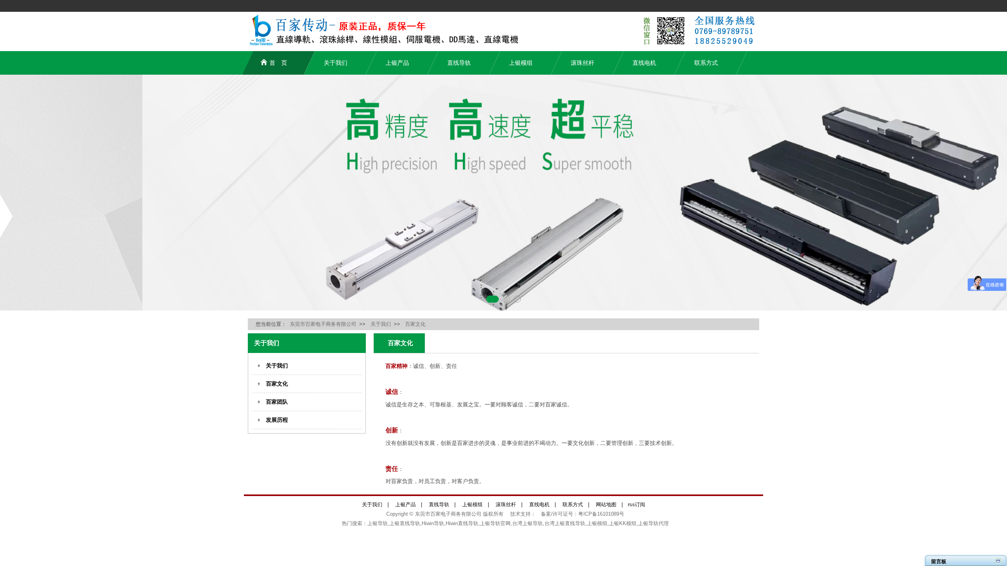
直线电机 (644, 62)
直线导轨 (459, 62)
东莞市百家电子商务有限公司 (323, 324)
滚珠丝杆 (582, 62)
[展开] (998, 560)
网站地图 (606, 504)
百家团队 (277, 402)
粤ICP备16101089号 (601, 514)
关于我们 (335, 62)
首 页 (278, 62)
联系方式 (706, 62)
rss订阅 (636, 504)
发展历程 (277, 420)
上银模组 (521, 62)
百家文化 (415, 324)
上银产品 (397, 62)
